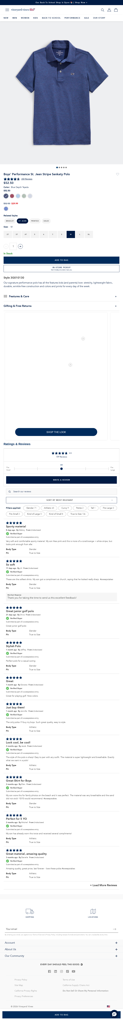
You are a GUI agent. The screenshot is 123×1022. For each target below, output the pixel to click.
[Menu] (7, 9)
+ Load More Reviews (103, 885)
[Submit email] (114, 929)
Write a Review (61, 479)
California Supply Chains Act (76, 985)
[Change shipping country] (108, 1006)
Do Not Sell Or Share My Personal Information (85, 990)
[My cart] (115, 9)
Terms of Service (38, 935)
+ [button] (20, 246)
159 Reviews (26, 179)
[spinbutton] (13, 246)
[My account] (109, 9)
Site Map (19, 985)
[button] (10, 221)
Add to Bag (61, 260)
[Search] (102, 9)
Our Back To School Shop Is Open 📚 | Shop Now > (62, 2)
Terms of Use (69, 979)
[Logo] (23, 10)
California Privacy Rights (26, 991)
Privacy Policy (50, 935)
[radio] (6, 196)
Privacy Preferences (24, 996)
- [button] (6, 246)
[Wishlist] (117, 174)
